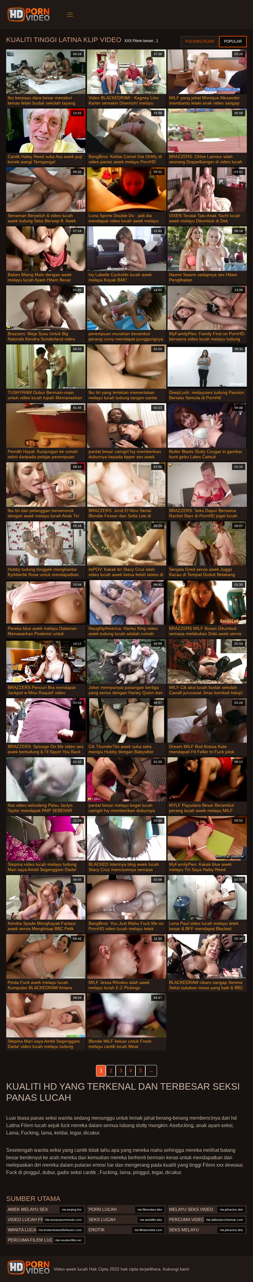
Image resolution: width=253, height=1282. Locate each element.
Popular (233, 41)
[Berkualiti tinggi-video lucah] (29, 14)
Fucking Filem (199, 41)
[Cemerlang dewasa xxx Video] (28, 1267)
